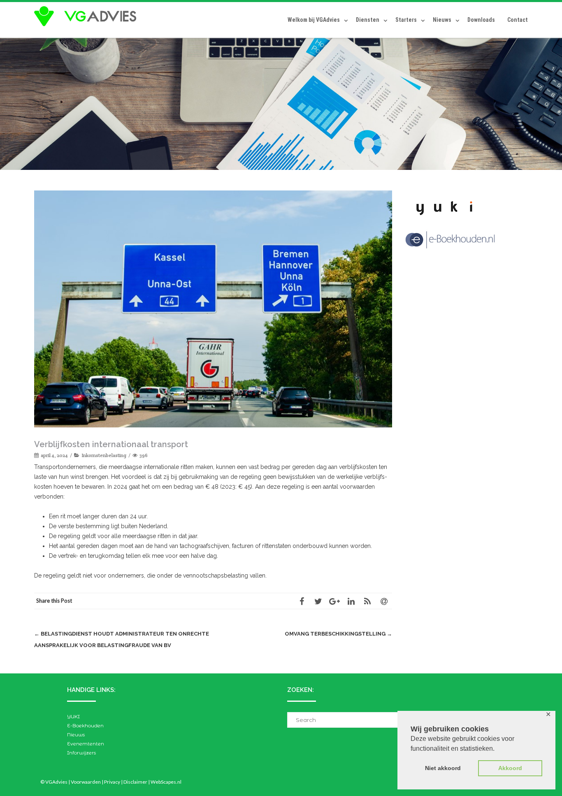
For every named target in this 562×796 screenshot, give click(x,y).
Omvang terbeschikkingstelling (338, 634)
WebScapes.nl (166, 782)
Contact (517, 19)
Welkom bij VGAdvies (314, 19)
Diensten (367, 19)
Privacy (112, 782)
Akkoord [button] (510, 768)
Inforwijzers (81, 753)
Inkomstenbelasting (103, 455)
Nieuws (442, 19)
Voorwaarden (86, 782)
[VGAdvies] (87, 16)
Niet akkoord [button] (443, 768)
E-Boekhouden (85, 725)
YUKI (73, 716)
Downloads (481, 19)
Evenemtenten (85, 743)
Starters (406, 19)
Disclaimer (135, 782)
